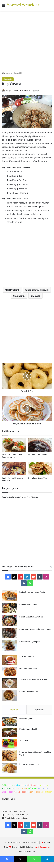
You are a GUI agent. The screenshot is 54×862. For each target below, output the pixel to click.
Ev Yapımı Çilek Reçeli (37, 454)
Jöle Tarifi (23, 740)
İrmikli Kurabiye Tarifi (29, 764)
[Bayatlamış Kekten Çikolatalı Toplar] (9, 633)
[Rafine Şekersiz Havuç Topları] (9, 596)
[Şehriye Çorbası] (9, 660)
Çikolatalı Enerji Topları (30, 641)
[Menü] (3, 6)
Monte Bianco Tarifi (28, 729)
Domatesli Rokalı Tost (37, 478)
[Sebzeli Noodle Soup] (9, 695)
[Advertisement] (27, 42)
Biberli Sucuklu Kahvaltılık (31, 617)
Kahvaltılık (18, 73)
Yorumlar (39, 709)
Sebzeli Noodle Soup (28, 692)
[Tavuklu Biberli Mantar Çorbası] (9, 683)
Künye (14, 847)
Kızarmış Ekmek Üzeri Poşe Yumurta (12, 456)
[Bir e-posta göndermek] (17, 91)
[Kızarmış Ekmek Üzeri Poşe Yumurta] (14, 445)
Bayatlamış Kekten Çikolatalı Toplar (35, 629)
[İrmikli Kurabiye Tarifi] (9, 768)
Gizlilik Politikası (27, 847)
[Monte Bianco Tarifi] (9, 732)
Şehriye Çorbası (26, 656)
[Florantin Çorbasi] (9, 721)
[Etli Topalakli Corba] (9, 671)
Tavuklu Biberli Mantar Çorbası (33, 679)
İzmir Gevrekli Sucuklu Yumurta (12, 479)
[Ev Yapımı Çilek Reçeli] (40, 445)
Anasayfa (8, 73)
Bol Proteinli (12, 289)
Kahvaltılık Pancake (28, 604)
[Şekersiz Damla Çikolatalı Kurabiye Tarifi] (9, 755)
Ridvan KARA (11, 91)
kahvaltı (36, 295)
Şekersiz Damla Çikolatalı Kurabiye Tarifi (35, 753)
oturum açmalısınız (30, 497)
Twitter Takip (8, 799)
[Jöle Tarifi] (9, 744)
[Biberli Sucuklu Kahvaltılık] (9, 620)
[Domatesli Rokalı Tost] (40, 468)
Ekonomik (19, 295)
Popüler (14, 709)
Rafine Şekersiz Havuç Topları (32, 592)
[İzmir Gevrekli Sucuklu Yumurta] (14, 468)
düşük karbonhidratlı (37, 289)
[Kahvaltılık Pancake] (9, 608)
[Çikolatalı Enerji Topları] (9, 645)
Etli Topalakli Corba (28, 669)
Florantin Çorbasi (27, 718)
